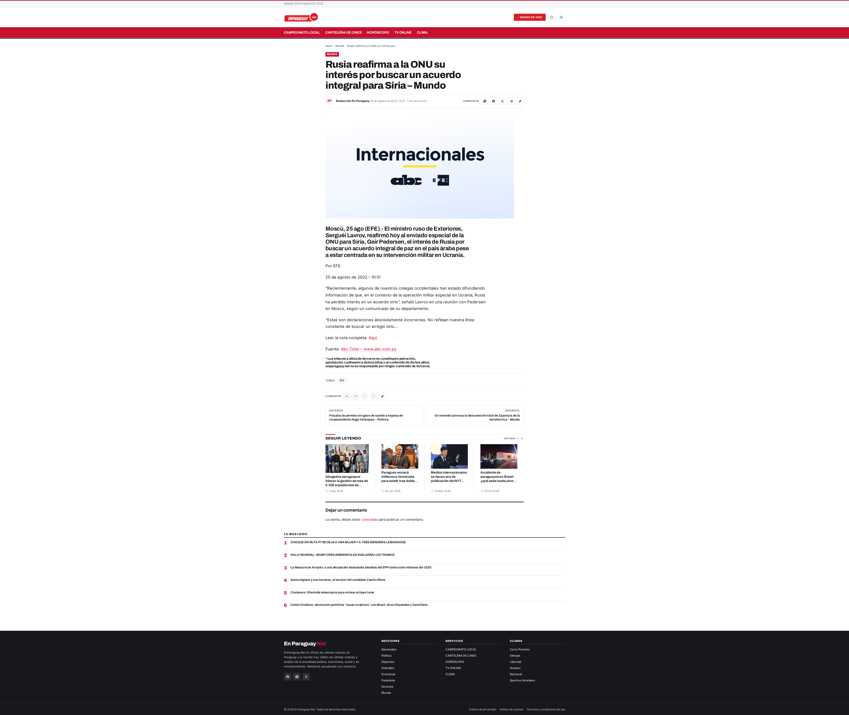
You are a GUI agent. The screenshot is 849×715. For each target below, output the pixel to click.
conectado (369, 519)
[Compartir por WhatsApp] (484, 101)
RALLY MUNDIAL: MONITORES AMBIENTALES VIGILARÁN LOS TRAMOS (342, 554)
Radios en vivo (531, 17)
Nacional (516, 674)
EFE (342, 380)
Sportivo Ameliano (522, 680)
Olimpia (515, 655)
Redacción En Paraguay (353, 101)
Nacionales (389, 649)
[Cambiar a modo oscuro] (561, 17)
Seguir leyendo (343, 438)
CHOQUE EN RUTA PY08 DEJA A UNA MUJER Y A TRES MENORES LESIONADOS (348, 542)
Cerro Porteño (520, 649)
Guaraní (515, 668)
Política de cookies (511, 709)
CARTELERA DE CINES (343, 32)
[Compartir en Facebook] (493, 101)
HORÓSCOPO (378, 32)
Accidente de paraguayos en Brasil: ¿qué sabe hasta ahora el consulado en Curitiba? (498, 481)
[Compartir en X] (502, 101)
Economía (388, 674)
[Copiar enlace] (520, 101)
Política (386, 655)
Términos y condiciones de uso (546, 709)
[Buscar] (551, 17)
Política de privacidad (482, 709)
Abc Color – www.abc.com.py (368, 349)
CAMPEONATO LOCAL (302, 32)
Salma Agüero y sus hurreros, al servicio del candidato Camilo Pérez (338, 579)
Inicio (328, 46)
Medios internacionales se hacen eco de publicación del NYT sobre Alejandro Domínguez (449, 481)
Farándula (388, 680)
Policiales (387, 668)
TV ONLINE (403, 32)
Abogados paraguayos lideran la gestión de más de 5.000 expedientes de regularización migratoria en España (346, 485)
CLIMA (422, 32)
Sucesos (387, 686)
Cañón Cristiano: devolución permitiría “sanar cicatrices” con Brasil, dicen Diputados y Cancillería (359, 604)
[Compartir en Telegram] (511, 101)
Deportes (387, 661)
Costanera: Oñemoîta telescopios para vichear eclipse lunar (332, 592)
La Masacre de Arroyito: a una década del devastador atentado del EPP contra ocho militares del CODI (361, 567)
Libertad (515, 661)
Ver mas (510, 438)
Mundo (339, 46)
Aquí (373, 337)
